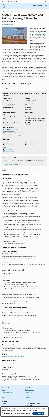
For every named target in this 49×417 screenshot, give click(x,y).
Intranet (15, 1)
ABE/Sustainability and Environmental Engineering (13, 356)
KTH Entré (27, 397)
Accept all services (38, 413)
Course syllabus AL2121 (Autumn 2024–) (13, 164)
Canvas (3, 406)
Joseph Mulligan (9, 151)
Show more (21, 135)
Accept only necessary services (22, 413)
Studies (3, 389)
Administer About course (7, 24)
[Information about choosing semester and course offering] (31, 83)
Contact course (28, 392)
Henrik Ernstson (9, 144)
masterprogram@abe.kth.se (36, 34)
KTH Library (27, 400)
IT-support (27, 395)
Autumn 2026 (5, 88)
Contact (3, 397)
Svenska (40, 5)
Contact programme (29, 389)
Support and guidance (7, 392)
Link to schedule (28, 124)
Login (46, 1)
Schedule (4, 403)
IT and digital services (6, 395)
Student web (9, 1)
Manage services (8, 413)
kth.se (3, 1)
